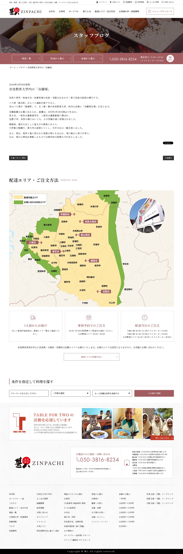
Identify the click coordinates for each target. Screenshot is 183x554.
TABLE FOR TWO (44, 494)
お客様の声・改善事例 (129, 11)
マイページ (103, 2)
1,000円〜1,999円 (126, 503)
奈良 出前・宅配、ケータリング (159, 494)
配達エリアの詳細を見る (91, 356)
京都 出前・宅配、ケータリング (159, 498)
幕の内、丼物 (69, 517)
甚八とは (87, 11)
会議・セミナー (98, 517)
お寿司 (62, 11)
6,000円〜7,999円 (126, 521)
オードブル (74, 11)
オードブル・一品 (16, 498)
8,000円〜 (123, 526)
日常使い (95, 498)
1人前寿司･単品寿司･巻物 (74, 503)
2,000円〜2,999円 (126, 507)
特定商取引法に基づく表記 (48, 530)
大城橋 (168, 158)
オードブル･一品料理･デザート (77, 535)
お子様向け (68, 530)
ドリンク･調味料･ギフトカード (77, 540)
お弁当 (52, 11)
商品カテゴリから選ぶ (73, 494)
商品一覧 (26, 58)
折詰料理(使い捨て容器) (74, 526)
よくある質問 (154, 2)
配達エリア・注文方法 (105, 11)
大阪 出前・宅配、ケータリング (159, 503)
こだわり (13, 503)
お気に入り (116, 2)
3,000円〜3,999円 (126, 512)
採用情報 (140, 2)
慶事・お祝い (97, 503)
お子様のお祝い (98, 512)
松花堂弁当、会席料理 (73, 521)
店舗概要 (129, 2)
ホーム (13, 67)
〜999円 (122, 498)
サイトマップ (42, 517)
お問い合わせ (169, 2)
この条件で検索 (154, 393)
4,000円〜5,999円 (126, 517)
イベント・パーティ (100, 521)
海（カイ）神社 (19, 158)
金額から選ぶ (88, 58)
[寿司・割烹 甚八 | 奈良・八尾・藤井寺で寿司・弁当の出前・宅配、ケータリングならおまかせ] (25, 11)
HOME (12, 494)
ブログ (22, 67)
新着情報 (13, 521)
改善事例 (13, 530)
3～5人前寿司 (70, 507)
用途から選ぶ (57, 58)
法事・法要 (96, 507)
